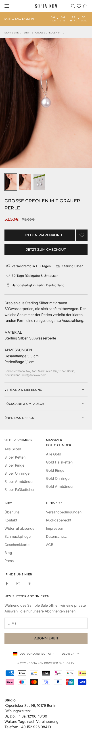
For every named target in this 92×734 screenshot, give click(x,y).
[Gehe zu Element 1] (10, 182)
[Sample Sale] (46, 19)
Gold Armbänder (60, 486)
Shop (27, 32)
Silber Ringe (14, 465)
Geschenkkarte (16, 544)
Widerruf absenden (20, 528)
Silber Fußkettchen (19, 489)
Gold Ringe (55, 470)
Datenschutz (56, 536)
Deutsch (68, 653)
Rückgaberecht (58, 520)
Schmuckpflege (17, 536)
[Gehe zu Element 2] (25, 182)
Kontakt (10, 520)
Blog (8, 552)
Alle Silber (12, 449)
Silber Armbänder (19, 481)
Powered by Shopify (59, 663)
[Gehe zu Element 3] (39, 182)
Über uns (11, 512)
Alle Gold (53, 454)
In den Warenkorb (43, 235)
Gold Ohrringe (57, 478)
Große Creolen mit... (49, 32)
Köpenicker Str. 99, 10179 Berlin (30, 705)
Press (9, 560)
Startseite (11, 32)
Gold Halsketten (59, 462)
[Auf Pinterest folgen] (30, 583)
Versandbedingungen (64, 512)
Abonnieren (46, 638)
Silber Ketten (14, 457)
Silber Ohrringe (16, 473)
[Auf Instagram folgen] (18, 583)
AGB (49, 544)
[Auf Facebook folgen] (6, 583)
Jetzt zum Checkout (46, 249)
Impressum (55, 528)
